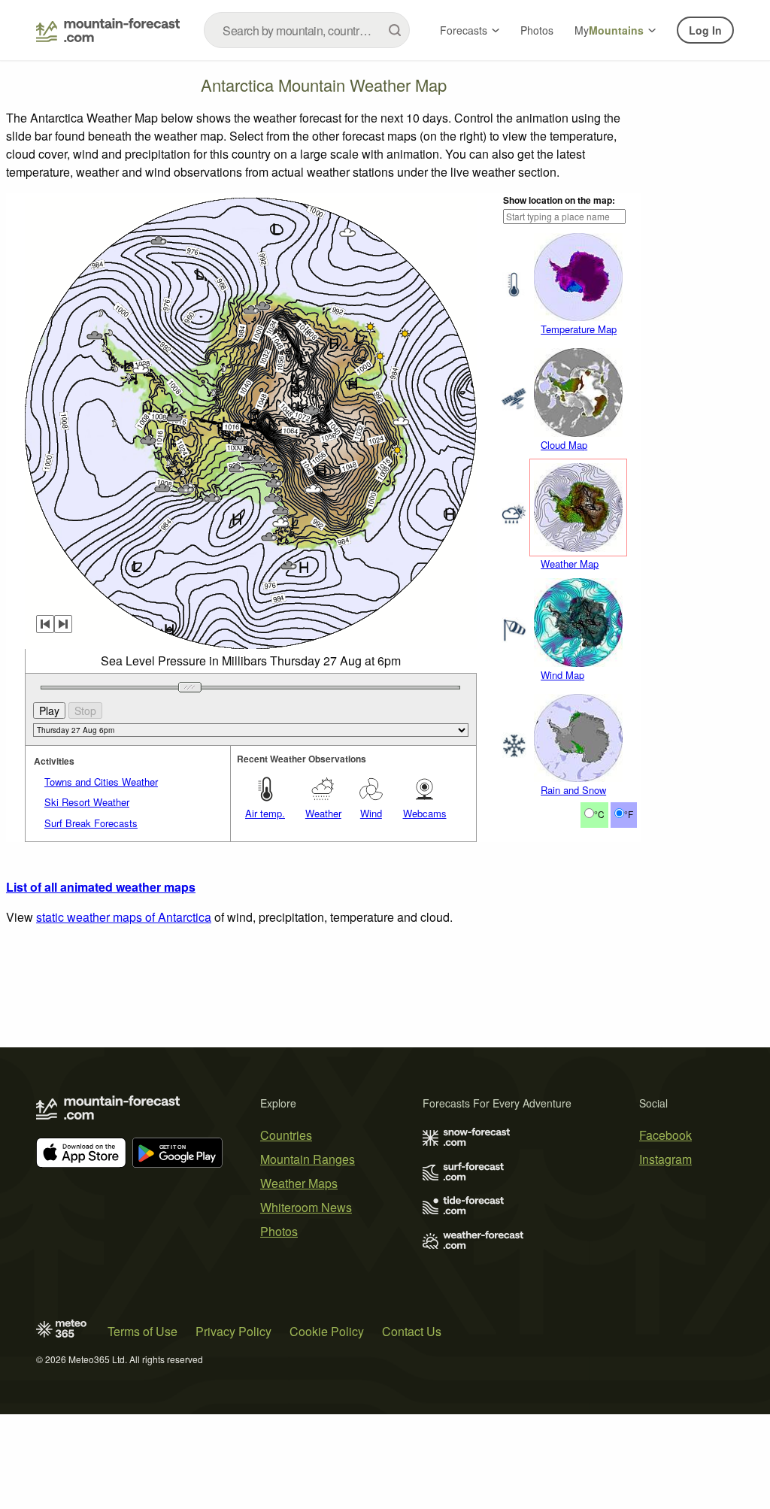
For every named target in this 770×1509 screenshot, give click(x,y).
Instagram (665, 1159)
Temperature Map (579, 329)
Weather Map (570, 563)
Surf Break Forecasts (91, 823)
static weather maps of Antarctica (123, 917)
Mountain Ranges (307, 1159)
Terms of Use (142, 1331)
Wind (371, 813)
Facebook (665, 1135)
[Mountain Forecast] (108, 30)
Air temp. (265, 813)
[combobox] (307, 30)
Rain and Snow (573, 790)
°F (628, 814)
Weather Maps (299, 1183)
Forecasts (463, 30)
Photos (536, 30)
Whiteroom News (306, 1207)
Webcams (425, 813)
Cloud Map (564, 445)
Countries (286, 1135)
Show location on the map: (559, 200)
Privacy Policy (233, 1331)
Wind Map (562, 675)
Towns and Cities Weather (101, 781)
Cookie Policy (327, 1331)
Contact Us (411, 1331)
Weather (323, 813)
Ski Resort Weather (86, 802)
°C (599, 814)
